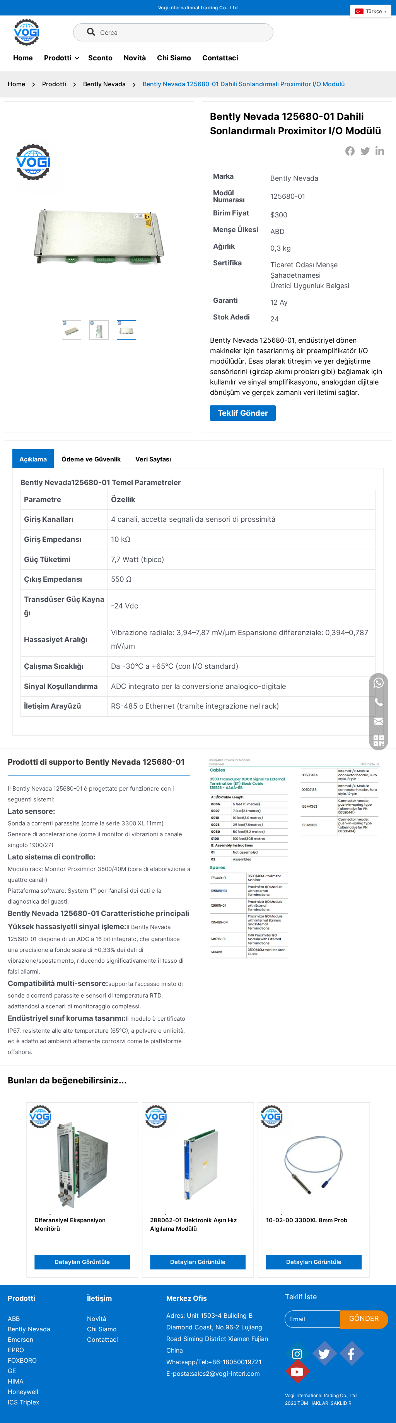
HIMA (16, 1381)
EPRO (16, 1350)
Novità (135, 58)
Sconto (100, 58)
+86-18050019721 (234, 1362)
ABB (14, 1318)
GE (12, 1371)
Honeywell (23, 1392)
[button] (243, 413)
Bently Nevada (104, 84)
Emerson (20, 1339)
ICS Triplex (23, 1402)
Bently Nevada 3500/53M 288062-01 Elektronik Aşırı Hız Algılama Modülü (193, 1220)
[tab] (33, 458)
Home (23, 58)
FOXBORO (22, 1360)
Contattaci (220, 58)
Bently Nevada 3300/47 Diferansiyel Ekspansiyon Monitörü (70, 1220)
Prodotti (58, 58)
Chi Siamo (174, 58)
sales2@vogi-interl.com (225, 1373)
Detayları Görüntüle (82, 1262)
